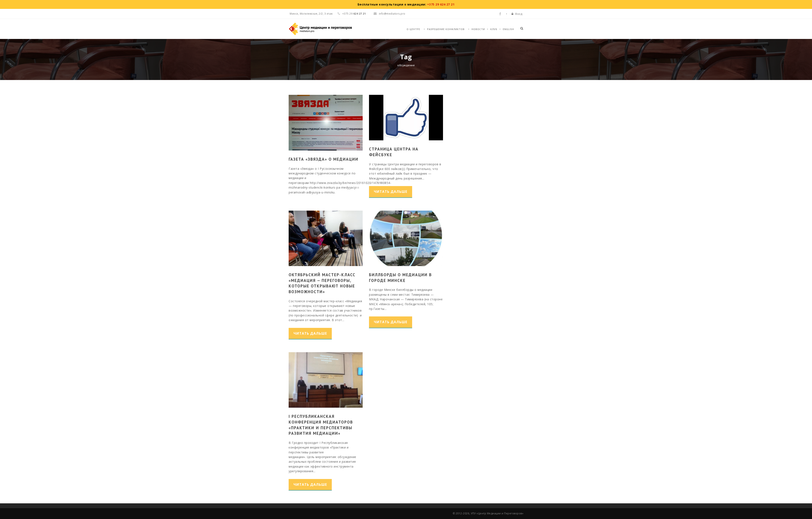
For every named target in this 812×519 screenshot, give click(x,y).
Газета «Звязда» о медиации (323, 159)
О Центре (413, 29)
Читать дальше (390, 191)
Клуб (493, 29)
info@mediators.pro (392, 13)
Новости (478, 29)
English (508, 29)
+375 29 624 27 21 (441, 4)
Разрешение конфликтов (446, 29)
